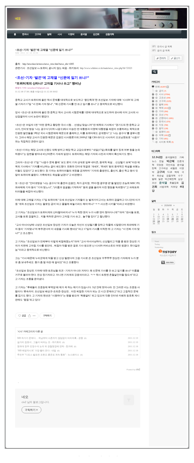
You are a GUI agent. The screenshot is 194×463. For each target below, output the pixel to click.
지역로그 (74, 456)
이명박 (71, 34)
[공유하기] (29, 316)
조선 (154, 183)
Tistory (118, 460)
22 (182, 219)
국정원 (159, 165)
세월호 (173, 168)
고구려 (38, 34)
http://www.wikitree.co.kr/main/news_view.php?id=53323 (106, 68)
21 (177, 219)
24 (158, 221)
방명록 (105, 456)
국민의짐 (170, 165)
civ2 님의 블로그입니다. (36, 402)
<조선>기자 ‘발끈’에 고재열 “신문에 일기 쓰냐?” (44, 49)
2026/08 (168, 205)
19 (168, 219)
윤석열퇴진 (171, 157)
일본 (160, 179)
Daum (99, 460)
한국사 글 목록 (164, 46)
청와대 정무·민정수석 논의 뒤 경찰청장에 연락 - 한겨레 (45, 346)
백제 (176, 172)
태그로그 (84, 456)
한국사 (25, 34)
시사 (60, 34)
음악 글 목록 (163, 50)
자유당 (174, 187)
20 (172, 219)
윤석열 (84, 34)
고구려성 (163, 168)
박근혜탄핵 (170, 179)
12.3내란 (157, 157)
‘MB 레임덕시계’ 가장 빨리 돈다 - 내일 (36, 350)
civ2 (75, 460)
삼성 (180, 179)
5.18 (169, 172)
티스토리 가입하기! (168, 255)
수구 (180, 175)
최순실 (160, 175)
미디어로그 (95, 456)
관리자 (113, 456)
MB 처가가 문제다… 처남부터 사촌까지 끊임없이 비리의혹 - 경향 (50, 338)
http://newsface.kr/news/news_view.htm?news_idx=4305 (48, 64)
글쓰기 (121, 456)
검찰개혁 (110, 34)
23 (154, 221)
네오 (18, 18)
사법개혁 (164, 187)
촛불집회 (174, 183)
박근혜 (170, 161)
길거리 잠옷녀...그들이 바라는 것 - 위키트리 (39, 342)
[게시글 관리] (34, 316)
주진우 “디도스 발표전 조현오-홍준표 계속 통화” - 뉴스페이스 (48, 354)
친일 (161, 161)
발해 (49, 34)
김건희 (96, 34)
